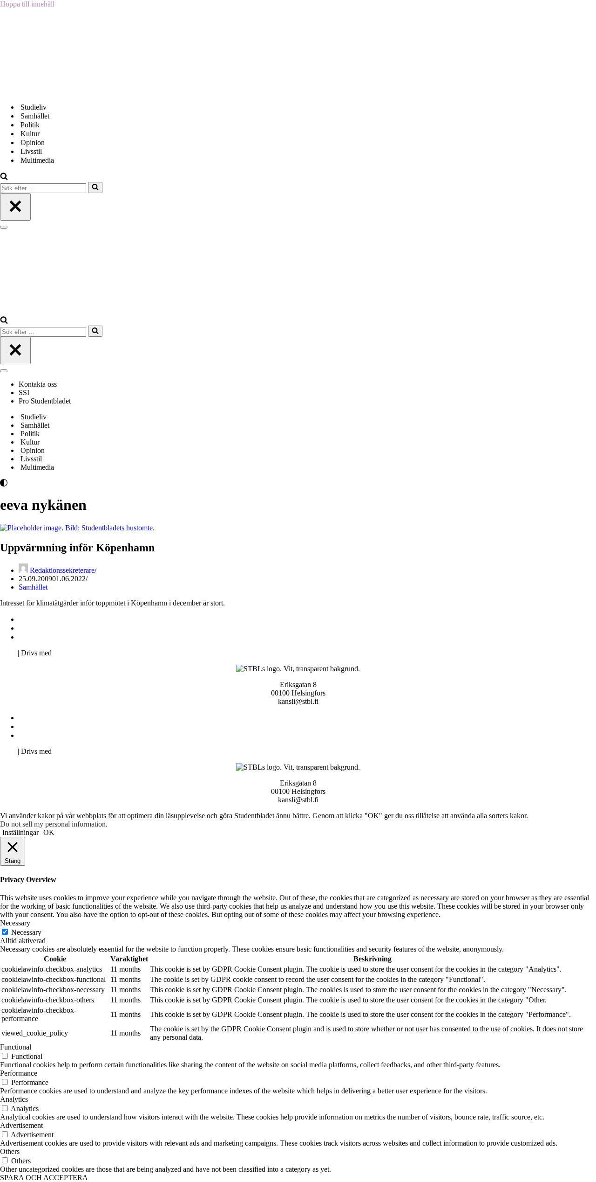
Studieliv (33, 107)
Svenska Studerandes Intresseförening (76, 628)
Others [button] (10, 1151)
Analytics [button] (14, 1099)
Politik (30, 125)
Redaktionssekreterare (62, 570)
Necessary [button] (15, 923)
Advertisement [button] (21, 1125)
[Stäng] (15, 207)
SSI (24, 392)
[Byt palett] (84, 483)
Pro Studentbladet (45, 401)
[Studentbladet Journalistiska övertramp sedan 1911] (46, 91)
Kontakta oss (39, 384)
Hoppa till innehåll (27, 4)
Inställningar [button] (20, 832)
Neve (8, 653)
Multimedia (37, 160)
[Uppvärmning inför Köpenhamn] (77, 528)
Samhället (34, 116)
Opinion (32, 142)
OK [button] (48, 832)
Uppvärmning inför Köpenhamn (77, 548)
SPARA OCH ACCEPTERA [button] (44, 1178)
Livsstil (31, 151)
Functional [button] (15, 1047)
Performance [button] (18, 1073)
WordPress (69, 653)
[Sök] (4, 177)
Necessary (26, 932)
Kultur (30, 134)
